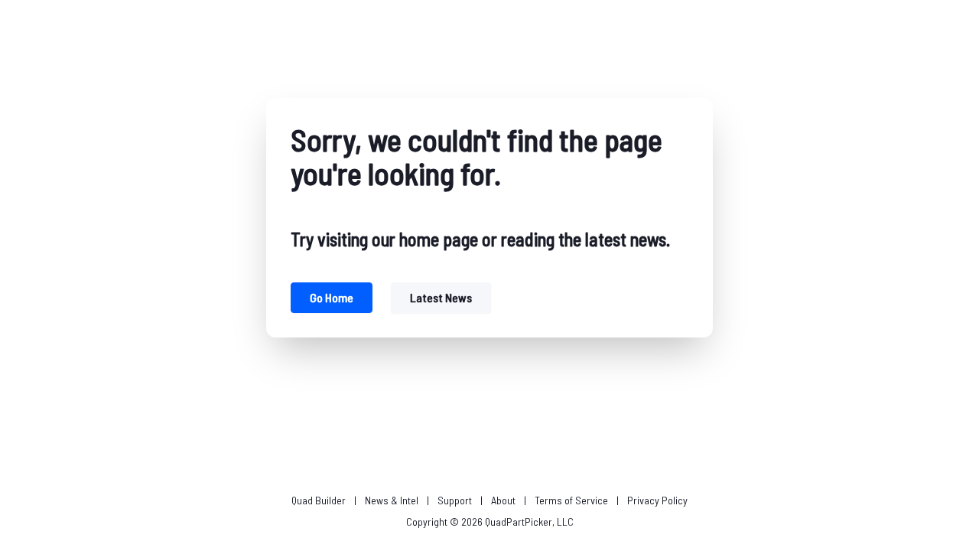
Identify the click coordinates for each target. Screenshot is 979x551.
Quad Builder (318, 500)
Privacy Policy (657, 500)
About (503, 500)
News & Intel (391, 500)
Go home (331, 297)
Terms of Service (571, 500)
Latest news (441, 297)
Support (454, 500)
